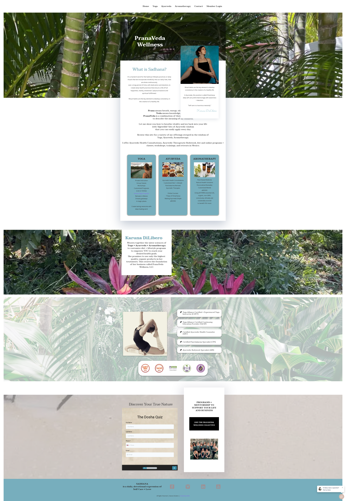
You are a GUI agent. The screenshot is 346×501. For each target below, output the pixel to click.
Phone (128, 441)
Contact (198, 6)
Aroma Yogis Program (141, 193)
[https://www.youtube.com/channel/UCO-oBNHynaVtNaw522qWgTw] (218, 486)
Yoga (155, 6)
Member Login (214, 6)
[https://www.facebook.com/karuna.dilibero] (172, 486)
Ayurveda (166, 6)
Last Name (129, 431)
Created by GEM (184, 496)
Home (146, 6)
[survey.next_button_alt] (174, 468)
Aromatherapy (183, 6)
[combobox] (128, 445)
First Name (129, 422)
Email (128, 450)
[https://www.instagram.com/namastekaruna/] (188, 486)
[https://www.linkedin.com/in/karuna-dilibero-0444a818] (203, 486)
